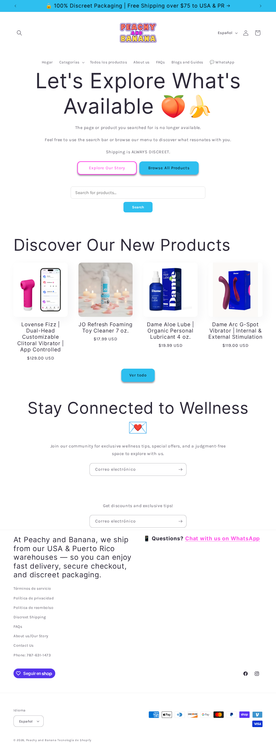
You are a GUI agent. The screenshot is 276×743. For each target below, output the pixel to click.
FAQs (17, 626)
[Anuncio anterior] (15, 6)
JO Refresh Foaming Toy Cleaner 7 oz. (105, 327)
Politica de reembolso (33, 607)
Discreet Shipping (29, 617)
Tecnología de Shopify (74, 740)
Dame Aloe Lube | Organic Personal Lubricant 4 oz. (170, 330)
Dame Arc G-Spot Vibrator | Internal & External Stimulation (235, 330)
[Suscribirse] (180, 469)
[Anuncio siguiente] (261, 6)
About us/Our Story (31, 636)
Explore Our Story (107, 167)
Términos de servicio (32, 588)
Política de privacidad (33, 598)
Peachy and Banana (41, 740)
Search (138, 207)
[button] (19, 33)
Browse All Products (169, 167)
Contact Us (23, 645)
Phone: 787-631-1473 (32, 655)
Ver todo (138, 375)
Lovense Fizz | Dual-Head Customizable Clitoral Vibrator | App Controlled (40, 337)
